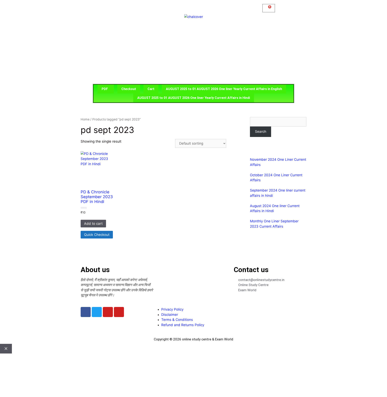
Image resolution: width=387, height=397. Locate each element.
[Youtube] (108, 312)
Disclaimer (169, 315)
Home (85, 119)
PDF (105, 89)
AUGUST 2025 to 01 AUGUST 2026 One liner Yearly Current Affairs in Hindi (193, 98)
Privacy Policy (172, 309)
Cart (151, 89)
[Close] (6, 348)
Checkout (128, 89)
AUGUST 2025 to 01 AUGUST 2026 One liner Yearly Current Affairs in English (224, 89)
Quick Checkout (96, 235)
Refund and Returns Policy (182, 325)
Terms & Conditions (177, 320)
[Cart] (268, 8)
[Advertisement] (193, 52)
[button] (106, 89)
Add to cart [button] (93, 224)
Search (260, 132)
